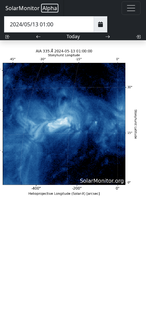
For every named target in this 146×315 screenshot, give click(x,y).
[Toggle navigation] (131, 8)
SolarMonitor (31, 8)
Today (73, 36)
